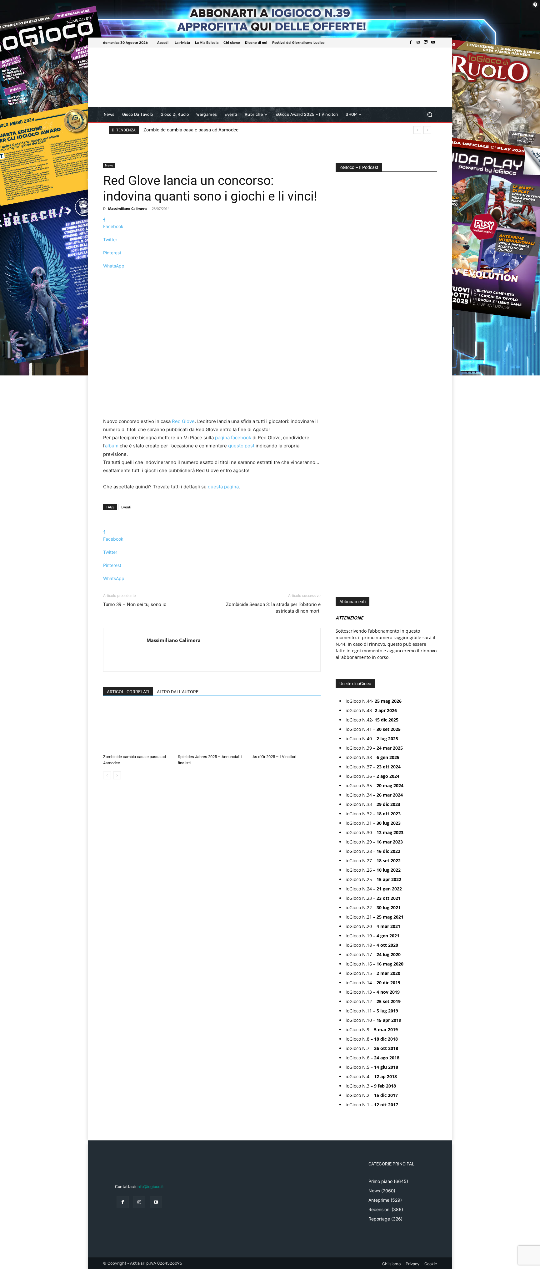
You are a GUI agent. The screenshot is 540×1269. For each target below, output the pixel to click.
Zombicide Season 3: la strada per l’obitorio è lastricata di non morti (273, 608)
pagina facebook (233, 438)
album (111, 446)
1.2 (343, 367)
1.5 (343, 377)
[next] (427, 130)
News (109, 165)
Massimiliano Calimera (127, 208)
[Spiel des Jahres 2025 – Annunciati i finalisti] (212, 728)
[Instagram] (418, 42)
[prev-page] (107, 775)
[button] (429, 114)
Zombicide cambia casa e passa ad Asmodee (190, 130)
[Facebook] (410, 42)
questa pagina (223, 487)
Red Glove (183, 421)
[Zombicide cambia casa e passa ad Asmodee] (137, 728)
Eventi (126, 507)
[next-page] (117, 775)
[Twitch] (425, 42)
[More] (212, 276)
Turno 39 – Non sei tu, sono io (135, 604)
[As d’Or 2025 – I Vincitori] (286, 728)
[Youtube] (433, 42)
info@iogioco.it (150, 1186)
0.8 (343, 349)
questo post (241, 446)
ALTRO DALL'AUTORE (177, 691)
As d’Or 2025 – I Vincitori (274, 756)
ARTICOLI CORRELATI (128, 691)
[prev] (417, 130)
